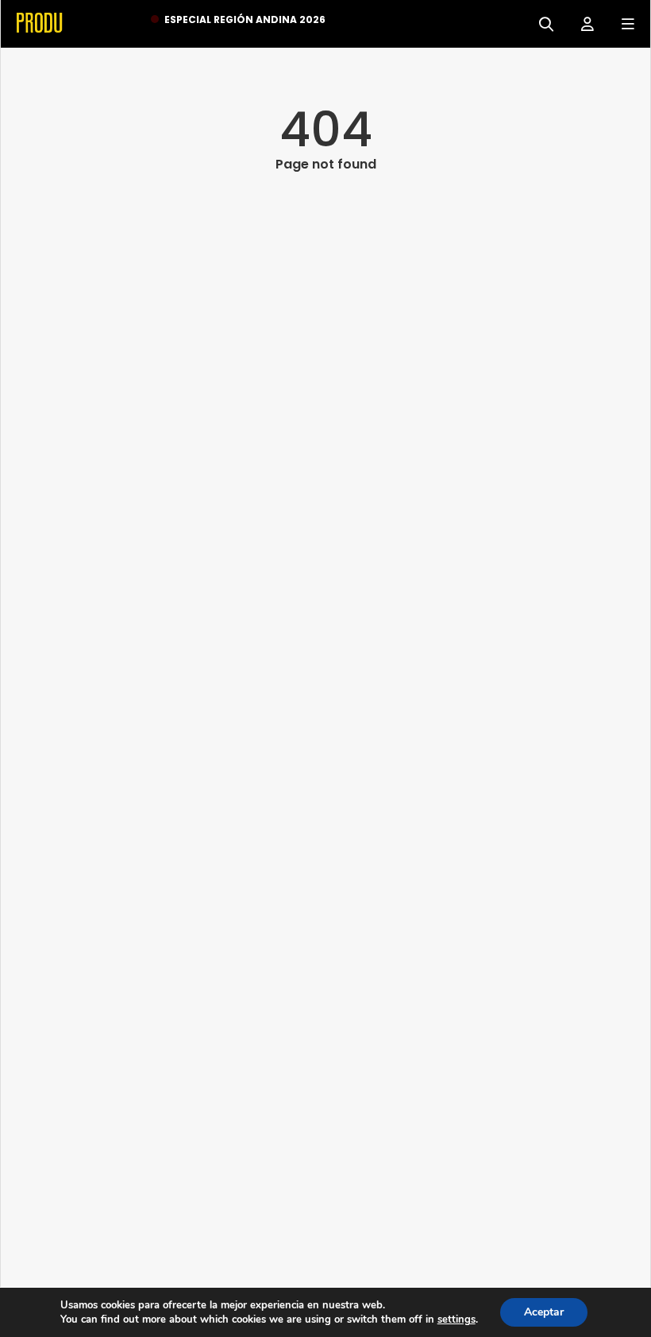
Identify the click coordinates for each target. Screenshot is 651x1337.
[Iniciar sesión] (581, 23)
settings (456, 1319)
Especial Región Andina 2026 (245, 19)
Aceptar (544, 1312)
